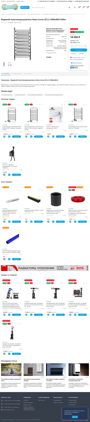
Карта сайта (41, 400)
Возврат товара (20, 1)
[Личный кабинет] (74, 7)
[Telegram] (77, 67)
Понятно (75, 417)
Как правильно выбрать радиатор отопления (55, 379)
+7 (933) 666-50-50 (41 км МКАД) (64, 1)
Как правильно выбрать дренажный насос (11, 379)
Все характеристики (51, 52)
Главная (3, 14)
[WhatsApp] (75, 67)
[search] (69, 7)
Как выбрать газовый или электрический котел (76, 379)
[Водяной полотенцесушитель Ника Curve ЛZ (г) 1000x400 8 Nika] (4, 64)
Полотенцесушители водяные (34, 14)
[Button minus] (4, 136)
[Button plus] (9, 136)
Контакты (3, 1)
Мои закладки (72, 404)
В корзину (79, 50)
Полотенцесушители (21, 14)
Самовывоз (75, 59)
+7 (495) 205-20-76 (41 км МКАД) (46, 1)
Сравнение (81, 53)
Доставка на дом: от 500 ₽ (78, 57)
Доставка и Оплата (11, 1)
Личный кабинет (73, 400)
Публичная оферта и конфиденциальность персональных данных (29, 408)
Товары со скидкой (58, 402)
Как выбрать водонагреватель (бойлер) (32, 379)
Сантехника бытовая (10, 14)
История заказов (73, 402)
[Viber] (73, 67)
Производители (57, 400)
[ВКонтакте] (71, 67)
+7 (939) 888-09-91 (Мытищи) (81, 1)
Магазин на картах (77, 63)
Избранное (73, 53)
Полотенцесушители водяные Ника (50, 14)
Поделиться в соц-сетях (76, 65)
